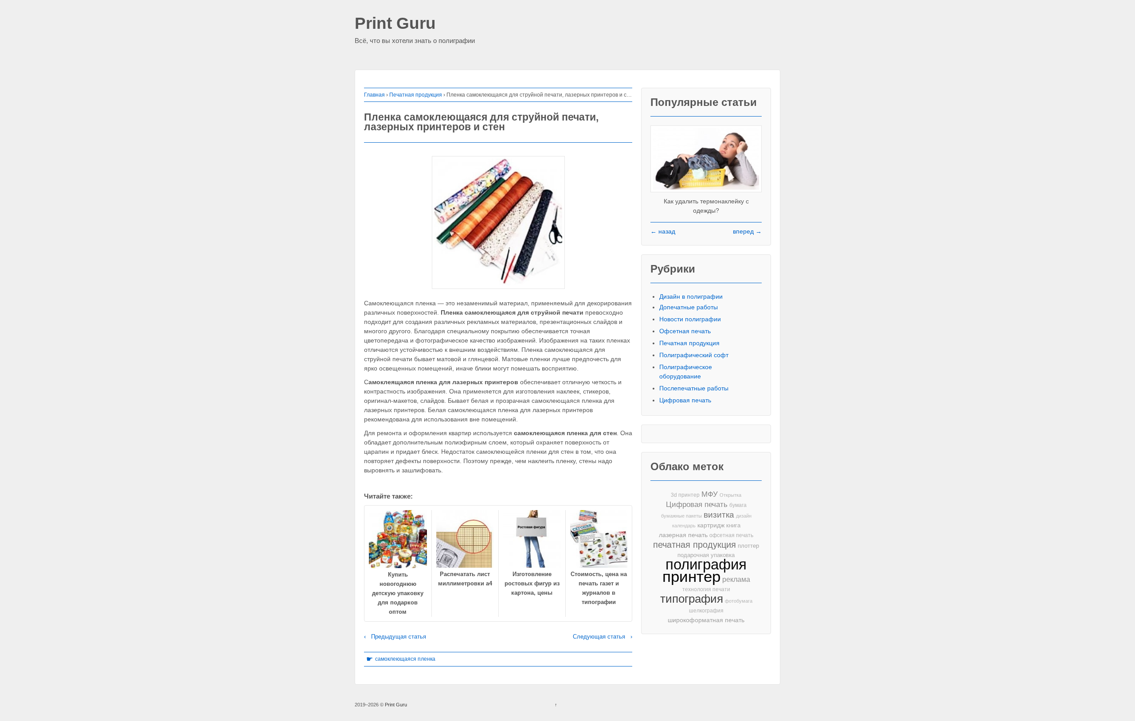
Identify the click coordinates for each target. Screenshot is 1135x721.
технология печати (706, 589)
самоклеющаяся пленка (405, 659)
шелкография (706, 611)
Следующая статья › (602, 636)
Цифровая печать (685, 400)
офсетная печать (731, 535)
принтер (691, 576)
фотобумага (738, 601)
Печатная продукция (415, 95)
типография (691, 599)
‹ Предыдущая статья (395, 636)
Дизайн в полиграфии (691, 296)
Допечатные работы (688, 307)
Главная (374, 95)
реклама (736, 579)
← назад (662, 231)
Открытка (730, 495)
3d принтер (685, 495)
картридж (710, 525)
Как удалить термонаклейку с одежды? (706, 206)
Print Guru (395, 24)
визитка (719, 514)
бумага (738, 505)
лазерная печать (683, 534)
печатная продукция (694, 545)
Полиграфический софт (693, 355)
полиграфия (706, 564)
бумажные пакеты (681, 515)
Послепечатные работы (693, 388)
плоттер (748, 545)
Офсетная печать (685, 331)
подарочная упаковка (706, 555)
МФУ (709, 494)
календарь (684, 525)
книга (733, 525)
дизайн (743, 515)
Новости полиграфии (690, 319)
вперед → (747, 231)
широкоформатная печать (706, 620)
